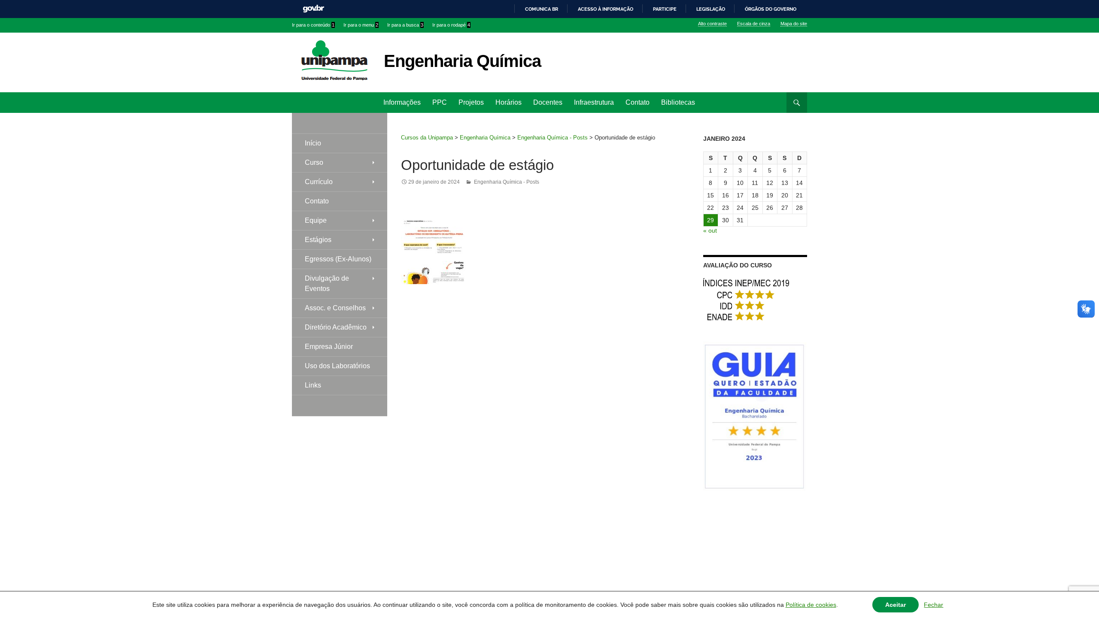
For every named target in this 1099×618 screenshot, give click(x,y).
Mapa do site (793, 23)
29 (710, 220)
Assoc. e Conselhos (335, 308)
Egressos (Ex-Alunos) (338, 259)
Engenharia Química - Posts (552, 137)
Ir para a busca (405, 24)
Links (313, 385)
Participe (665, 9)
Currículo (319, 181)
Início (313, 143)
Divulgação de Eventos (327, 283)
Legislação (710, 9)
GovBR (313, 9)
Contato (637, 102)
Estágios (318, 239)
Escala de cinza (753, 23)
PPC (439, 102)
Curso (314, 162)
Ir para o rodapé (451, 24)
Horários (508, 102)
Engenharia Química (462, 61)
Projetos (471, 102)
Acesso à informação (605, 9)
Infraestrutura (594, 102)
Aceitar (895, 604)
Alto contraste (712, 23)
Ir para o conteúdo (313, 24)
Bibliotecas (678, 102)
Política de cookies (811, 604)
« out (710, 230)
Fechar (933, 604)
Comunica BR (541, 9)
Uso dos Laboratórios (337, 366)
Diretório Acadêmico (336, 327)
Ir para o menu (360, 24)
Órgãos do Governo (770, 9)
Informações (402, 102)
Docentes (547, 102)
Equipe (316, 220)
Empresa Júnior (329, 346)
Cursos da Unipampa (427, 137)
